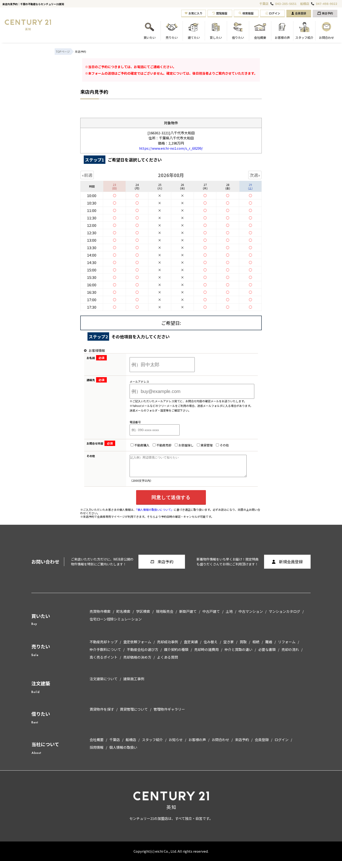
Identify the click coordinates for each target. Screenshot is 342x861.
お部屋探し (186, 445)
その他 (224, 445)
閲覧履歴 (221, 13)
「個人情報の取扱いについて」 (155, 509)
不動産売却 (163, 445)
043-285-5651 (286, 4)
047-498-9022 (326, 4)
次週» (255, 175)
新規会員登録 (291, 561)
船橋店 (304, 3)
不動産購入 (141, 445)
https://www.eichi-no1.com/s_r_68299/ (171, 148)
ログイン (274, 13)
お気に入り (195, 13)
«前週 (87, 175)
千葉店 (263, 3)
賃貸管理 (207, 445)
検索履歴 (248, 13)
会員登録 (300, 13)
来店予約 (327, 13)
